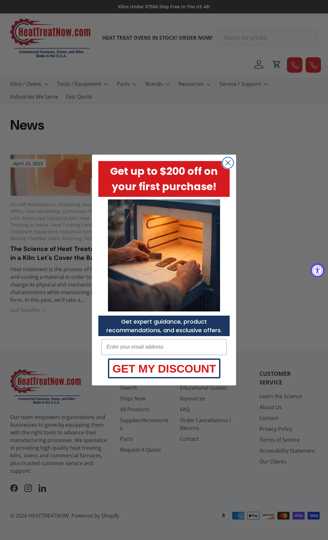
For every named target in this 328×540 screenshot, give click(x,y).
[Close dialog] (228, 162)
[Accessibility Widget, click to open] (317, 270)
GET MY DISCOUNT (164, 368)
